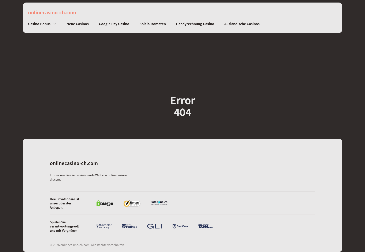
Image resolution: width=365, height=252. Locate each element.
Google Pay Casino (114, 23)
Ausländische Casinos (242, 23)
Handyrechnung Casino (195, 23)
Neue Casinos (78, 23)
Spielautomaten (152, 23)
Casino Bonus (39, 23)
